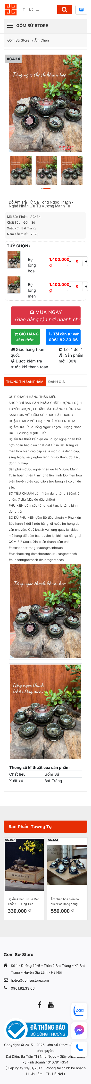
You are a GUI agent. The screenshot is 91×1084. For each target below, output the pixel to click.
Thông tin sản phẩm (24, 382)
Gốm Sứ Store (18, 40)
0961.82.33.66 (23, 988)
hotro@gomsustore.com (30, 980)
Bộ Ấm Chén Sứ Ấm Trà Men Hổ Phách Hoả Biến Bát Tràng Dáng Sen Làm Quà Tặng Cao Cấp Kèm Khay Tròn (69, 902)
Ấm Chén (41, 40)
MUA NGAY (48, 315)
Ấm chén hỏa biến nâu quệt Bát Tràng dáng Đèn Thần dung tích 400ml (25, 902)
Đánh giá (56, 382)
